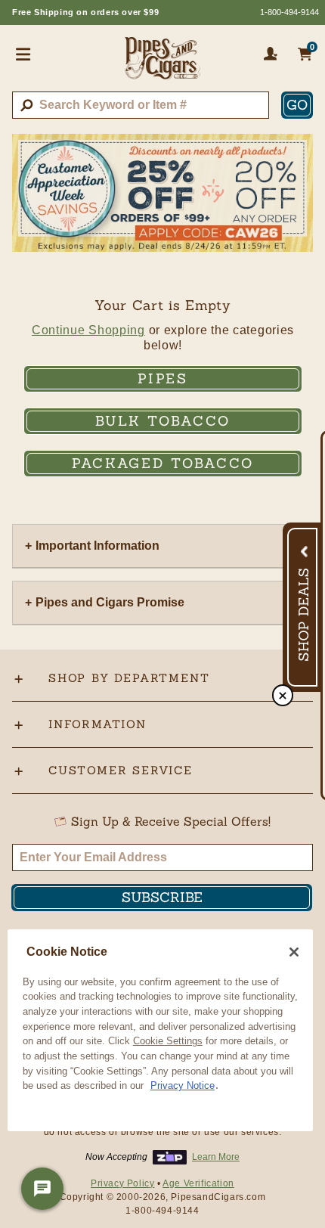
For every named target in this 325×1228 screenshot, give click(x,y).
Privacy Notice (182, 1085)
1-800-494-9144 (289, 12)
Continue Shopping (88, 330)
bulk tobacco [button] (163, 420)
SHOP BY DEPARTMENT (128, 678)
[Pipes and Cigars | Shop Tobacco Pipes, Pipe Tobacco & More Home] (162, 64)
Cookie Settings (168, 1041)
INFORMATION (97, 724)
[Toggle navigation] (23, 53)
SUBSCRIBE (162, 897)
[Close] (294, 952)
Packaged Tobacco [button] (163, 463)
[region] (160, 1030)
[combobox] (140, 105)
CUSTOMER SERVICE (120, 770)
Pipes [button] (163, 378)
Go (297, 104)
